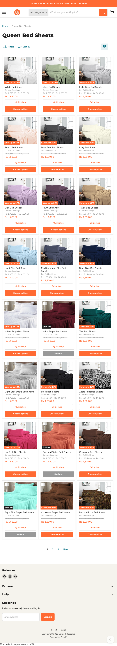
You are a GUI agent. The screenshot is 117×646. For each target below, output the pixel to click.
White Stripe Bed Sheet (17, 331)
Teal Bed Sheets (87, 331)
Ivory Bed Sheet (87, 147)
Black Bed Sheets (50, 391)
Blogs (63, 629)
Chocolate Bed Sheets (90, 452)
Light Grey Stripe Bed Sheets (19, 391)
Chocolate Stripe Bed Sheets (55, 512)
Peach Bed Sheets (14, 147)
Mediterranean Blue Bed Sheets (53, 270)
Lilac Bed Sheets (13, 207)
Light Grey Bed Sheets (90, 87)
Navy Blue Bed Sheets (90, 268)
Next (66, 549)
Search (54, 629)
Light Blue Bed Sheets (16, 268)
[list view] (111, 47)
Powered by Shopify (58, 637)
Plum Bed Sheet (51, 207)
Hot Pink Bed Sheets (15, 452)
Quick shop (20, 102)
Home (5, 26)
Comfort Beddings (12, 90)
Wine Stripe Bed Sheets (55, 331)
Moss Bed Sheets (51, 87)
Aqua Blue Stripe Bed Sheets (19, 512)
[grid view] (104, 47)
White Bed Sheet (13, 87)
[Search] (103, 12)
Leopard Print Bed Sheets (92, 512)
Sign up (48, 617)
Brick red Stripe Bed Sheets (57, 452)
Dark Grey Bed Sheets (52, 147)
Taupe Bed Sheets (88, 207)
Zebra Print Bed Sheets (91, 391)
